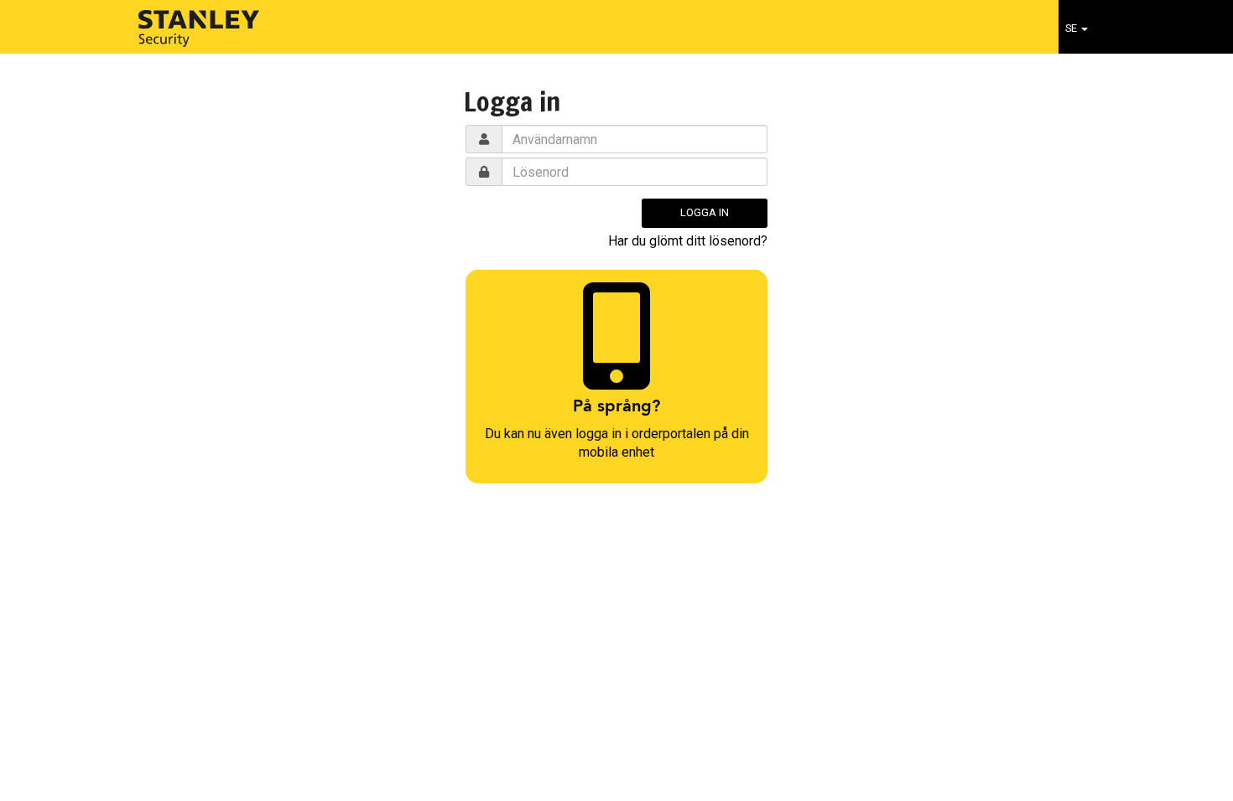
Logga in (704, 212)
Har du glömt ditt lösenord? (687, 241)
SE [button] (1072, 28)
